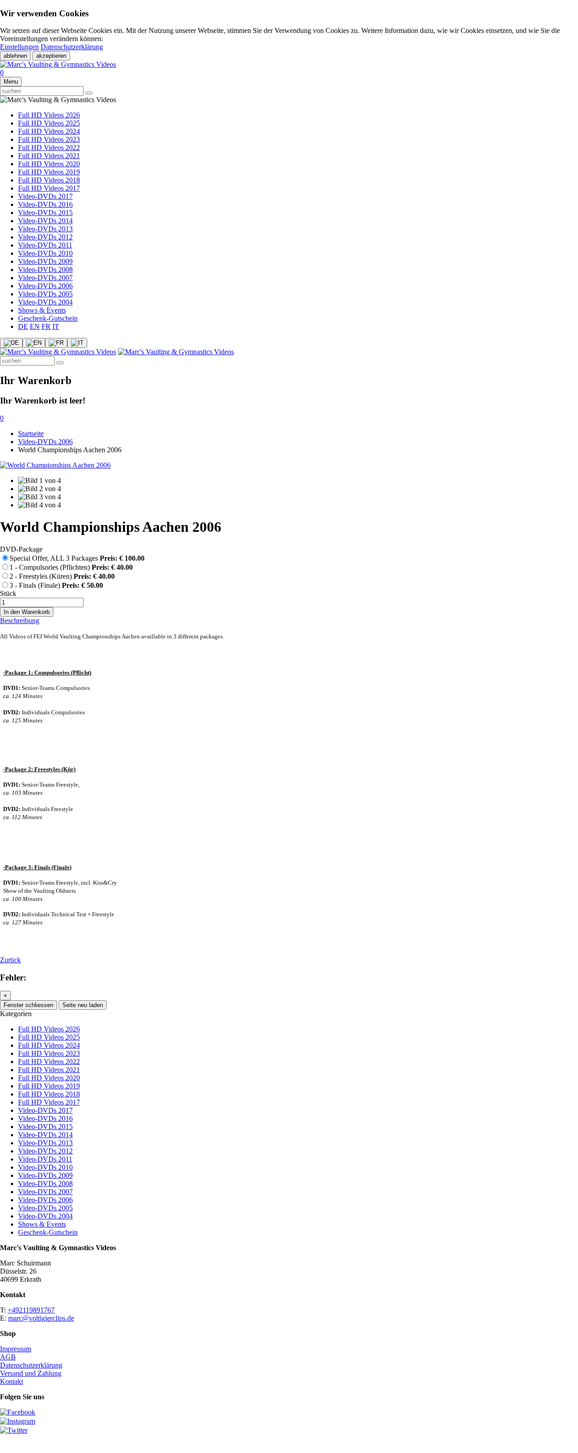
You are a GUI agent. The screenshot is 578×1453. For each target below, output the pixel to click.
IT (55, 326)
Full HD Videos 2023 (49, 139)
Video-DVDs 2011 (45, 245)
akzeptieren (51, 55)
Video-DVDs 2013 (45, 229)
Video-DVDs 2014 (45, 221)
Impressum (15, 1349)
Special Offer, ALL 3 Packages (76, 558)
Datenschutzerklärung (72, 47)
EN (35, 326)
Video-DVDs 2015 (45, 212)
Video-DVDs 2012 (45, 237)
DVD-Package (21, 549)
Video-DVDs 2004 (45, 302)
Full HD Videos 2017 (49, 188)
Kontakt (11, 1381)
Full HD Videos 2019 (49, 172)
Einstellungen (19, 47)
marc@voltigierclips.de (41, 1318)
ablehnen (15, 55)
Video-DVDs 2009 (45, 261)
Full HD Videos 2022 (49, 147)
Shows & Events (42, 310)
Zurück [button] (10, 960)
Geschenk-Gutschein (48, 318)
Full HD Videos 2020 (49, 164)
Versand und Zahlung (30, 1373)
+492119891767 (31, 1310)
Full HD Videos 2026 (49, 115)
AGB (8, 1357)
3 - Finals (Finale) (56, 585)
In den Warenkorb (27, 612)
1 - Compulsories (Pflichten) (71, 567)
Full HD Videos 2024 (49, 131)
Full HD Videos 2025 (49, 123)
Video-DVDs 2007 (45, 277)
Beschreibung (19, 620)
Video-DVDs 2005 (45, 294)
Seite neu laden (82, 1005)
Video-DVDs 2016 (45, 204)
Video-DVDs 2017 (45, 196)
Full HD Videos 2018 (49, 180)
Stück (8, 593)
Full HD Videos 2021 (49, 155)
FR (46, 326)
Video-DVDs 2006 (45, 286)
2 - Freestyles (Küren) (62, 576)
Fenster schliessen (28, 1005)
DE (23, 326)
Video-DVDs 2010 (45, 253)
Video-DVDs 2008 (45, 269)
